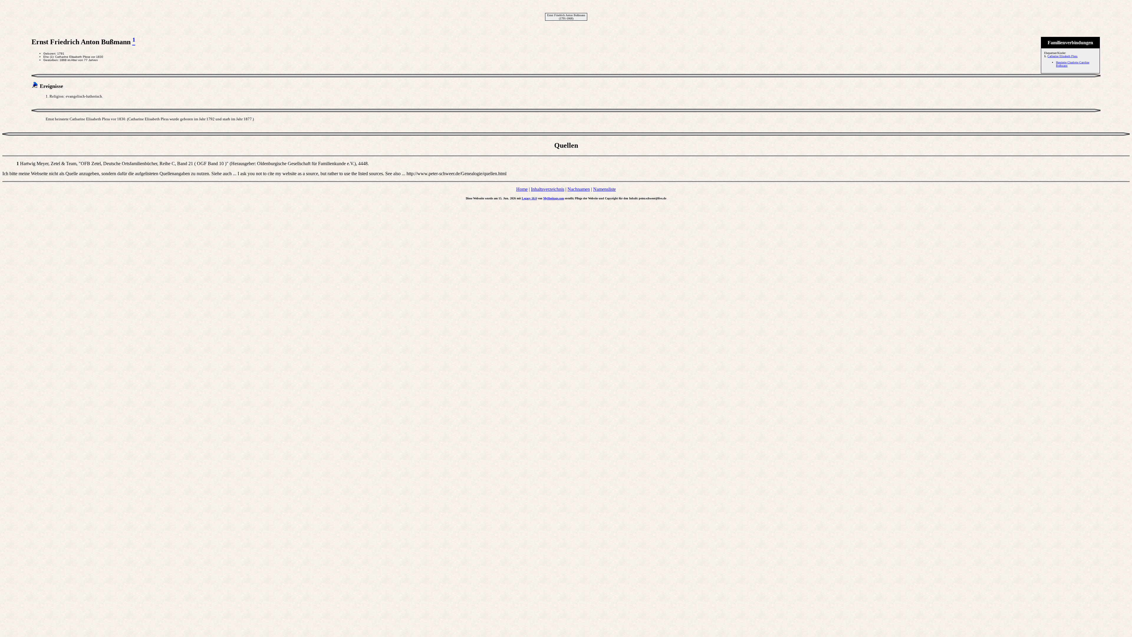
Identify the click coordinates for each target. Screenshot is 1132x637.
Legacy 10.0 (529, 198)
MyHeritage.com (553, 198)
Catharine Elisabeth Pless (1062, 56)
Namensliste (604, 189)
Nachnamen (578, 189)
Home (522, 189)
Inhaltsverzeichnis (547, 189)
